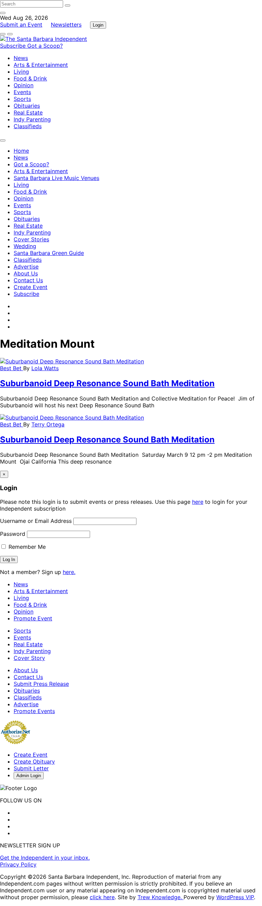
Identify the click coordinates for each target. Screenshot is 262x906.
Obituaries (27, 105)
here (197, 501)
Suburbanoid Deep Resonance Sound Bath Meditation (107, 383)
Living (21, 71)
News (21, 58)
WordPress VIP (235, 897)
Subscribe (13, 45)
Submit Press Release (41, 683)
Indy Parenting (32, 119)
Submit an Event (21, 24)
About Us (26, 273)
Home (21, 150)
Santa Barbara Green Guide (49, 253)
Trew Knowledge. (160, 897)
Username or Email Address (36, 520)
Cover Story (29, 657)
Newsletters (66, 24)
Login (98, 25)
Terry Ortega (47, 424)
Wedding (25, 246)
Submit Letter (31, 768)
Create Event (30, 287)
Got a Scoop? (45, 45)
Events (22, 92)
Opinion (23, 85)
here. (69, 572)
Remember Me (26, 546)
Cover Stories (31, 239)
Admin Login (28, 775)
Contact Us (28, 280)
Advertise (26, 266)
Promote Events (34, 711)
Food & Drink (30, 78)
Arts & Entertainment (41, 64)
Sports (22, 98)
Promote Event (33, 618)
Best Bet (11, 368)
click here (102, 897)
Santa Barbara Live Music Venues (56, 178)
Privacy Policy (18, 864)
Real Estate (28, 112)
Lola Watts (45, 368)
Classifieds (28, 126)
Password (12, 533)
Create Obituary (34, 761)
